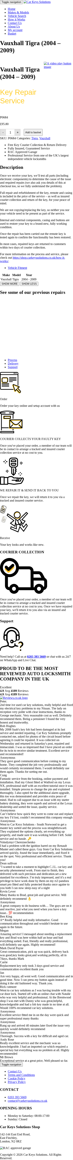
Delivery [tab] (13, 363)
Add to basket (33, 132)
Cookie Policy (16, 1078)
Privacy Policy (17, 1082)
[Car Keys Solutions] (37, 2)
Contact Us (15, 23)
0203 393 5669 (17, 1097)
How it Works (16, 19)
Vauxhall (44, 138)
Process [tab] (12, 360)
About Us (14, 26)
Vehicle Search (17, 16)
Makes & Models (18, 12)
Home (11, 9)
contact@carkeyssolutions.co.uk (27, 1100)
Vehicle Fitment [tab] (17, 267)
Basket (12, 33)
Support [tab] (13, 367)
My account (15, 30)
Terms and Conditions (21, 1075)
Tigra (34, 138)
